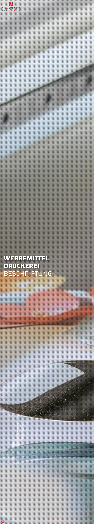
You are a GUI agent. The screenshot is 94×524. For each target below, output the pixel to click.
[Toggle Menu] (86, 5)
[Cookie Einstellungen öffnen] (2, 522)
